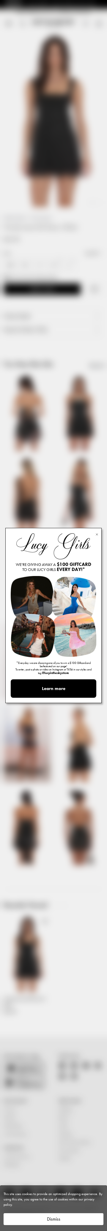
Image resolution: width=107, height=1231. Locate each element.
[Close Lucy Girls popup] (97, 534)
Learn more (53, 689)
